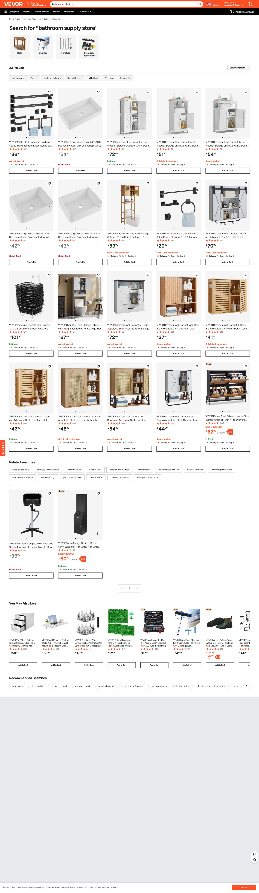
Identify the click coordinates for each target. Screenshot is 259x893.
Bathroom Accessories (32, 19)
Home (11, 19)
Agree (244, 887)
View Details (31, 575)
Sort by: (233, 67)
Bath (19, 19)
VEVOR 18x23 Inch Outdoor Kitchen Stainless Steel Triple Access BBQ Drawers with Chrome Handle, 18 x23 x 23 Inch (22, 646)
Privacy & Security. (112, 887)
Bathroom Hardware (52, 19)
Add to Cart (31, 170)
